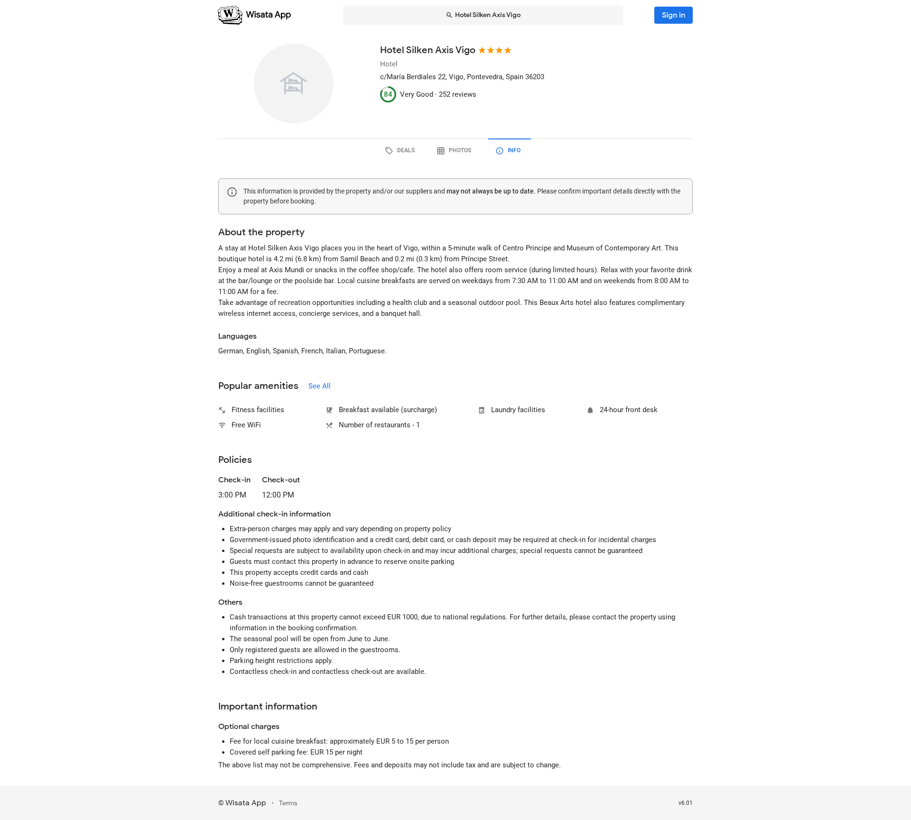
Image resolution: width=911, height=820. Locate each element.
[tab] (401, 150)
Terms (288, 803)
